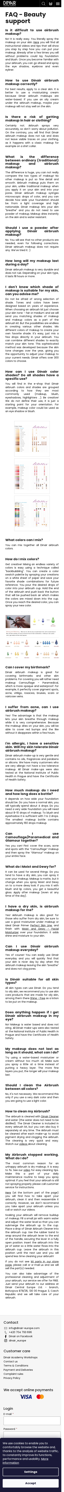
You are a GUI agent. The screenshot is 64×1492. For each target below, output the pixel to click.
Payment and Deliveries (18, 1370)
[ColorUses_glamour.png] (32, 473)
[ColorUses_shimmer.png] (32, 510)
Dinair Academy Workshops (21, 1357)
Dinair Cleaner (50, 1116)
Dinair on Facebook (21, 1336)
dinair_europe (17, 1340)
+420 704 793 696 (20, 1332)
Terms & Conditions (16, 1365)
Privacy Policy (12, 1378)
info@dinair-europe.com (24, 1328)
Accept (30, 1483)
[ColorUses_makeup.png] (32, 435)
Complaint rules (13, 1374)
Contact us (11, 1361)
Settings (30, 1472)
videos (23, 1144)
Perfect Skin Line (41, 925)
